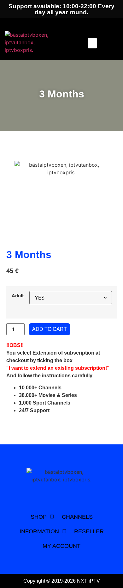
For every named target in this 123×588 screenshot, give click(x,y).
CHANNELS (77, 517)
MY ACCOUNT (61, 546)
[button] (92, 43)
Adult (18, 296)
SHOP (39, 517)
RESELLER (89, 531)
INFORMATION (39, 531)
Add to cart (49, 329)
